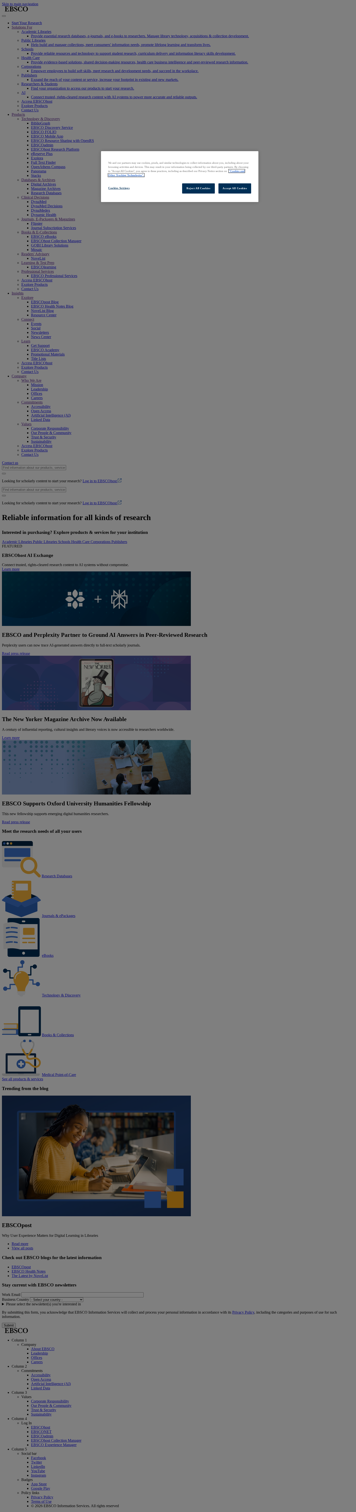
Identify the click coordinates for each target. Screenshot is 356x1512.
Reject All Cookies (198, 188)
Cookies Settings (119, 188)
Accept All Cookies (235, 188)
